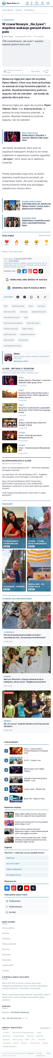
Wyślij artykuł (14, 901)
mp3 (25, 317)
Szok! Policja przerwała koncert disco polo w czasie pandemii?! (24, 494)
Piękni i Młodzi (27, 329)
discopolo (23, 312)
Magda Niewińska (10, 1046)
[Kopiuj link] (45, 297)
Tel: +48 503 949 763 (15, 1018)
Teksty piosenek (9, 944)
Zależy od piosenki (14, 869)
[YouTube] (35, 271)
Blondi (16, 1043)
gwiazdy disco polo (39, 312)
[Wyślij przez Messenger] (24, 297)
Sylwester (6, 954)
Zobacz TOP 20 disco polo (12, 252)
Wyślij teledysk (15, 907)
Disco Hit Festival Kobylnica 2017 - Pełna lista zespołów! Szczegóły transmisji (25, 469)
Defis (27, 1039)
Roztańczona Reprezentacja (23, 1032)
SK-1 (33, 1039)
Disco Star (6, 960)
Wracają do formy (13, 875)
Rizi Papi (30, 1036)
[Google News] (19, 271)
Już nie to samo (12, 863)
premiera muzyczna (28, 334)
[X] (33, 888)
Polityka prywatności (40, 1054)
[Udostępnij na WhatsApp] (31, 297)
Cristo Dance (35, 1043)
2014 (5, 306)
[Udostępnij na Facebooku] (18, 297)
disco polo (41, 306)
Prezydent (7, 1043)
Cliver (31, 306)
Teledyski (6, 939)
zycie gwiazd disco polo (12, 346)
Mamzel (24, 1043)
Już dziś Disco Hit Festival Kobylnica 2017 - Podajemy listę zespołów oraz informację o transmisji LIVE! (24, 475)
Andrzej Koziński (18, 306)
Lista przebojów (11, 742)
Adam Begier (8, 36)
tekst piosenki (9, 340)
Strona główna (7, 10)
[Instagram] (30, 271)
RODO (49, 1053)
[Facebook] (24, 271)
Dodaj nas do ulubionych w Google (14, 71)
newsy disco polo (33, 323)
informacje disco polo (12, 317)
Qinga (39, 1032)
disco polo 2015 (9, 312)
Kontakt (12, 912)
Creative (6, 1032)
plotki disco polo (10, 334)
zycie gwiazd (23, 340)
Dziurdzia (41, 1039)
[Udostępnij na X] (38, 297)
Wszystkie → (45, 1028)
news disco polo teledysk (13, 323)
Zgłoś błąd (47, 71)
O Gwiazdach (29, 10)
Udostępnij (36, 71)
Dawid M (39, 1036)
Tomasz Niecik (18, 1036)
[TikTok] (41, 271)
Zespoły (5, 970)
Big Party (6, 1039)
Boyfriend (6, 1036)
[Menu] (48, 3)
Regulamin (31, 1053)
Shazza (45, 1043)
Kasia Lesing (17, 1039)
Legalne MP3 (7, 965)
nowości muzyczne (11, 329)
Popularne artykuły (12, 807)
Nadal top (10, 858)
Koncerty (6, 949)
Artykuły (18, 10)
